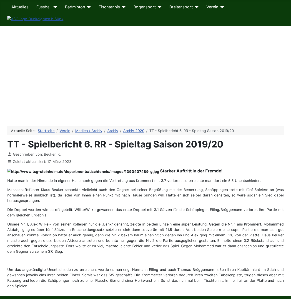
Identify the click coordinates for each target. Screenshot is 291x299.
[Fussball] (54, 7)
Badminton (75, 7)
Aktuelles (19, 7)
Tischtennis (109, 7)
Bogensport (144, 7)
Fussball (43, 7)
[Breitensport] (195, 7)
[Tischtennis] (122, 7)
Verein (212, 7)
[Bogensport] (158, 7)
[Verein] (221, 7)
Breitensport (181, 7)
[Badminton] (88, 7)
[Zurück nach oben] (283, 290)
